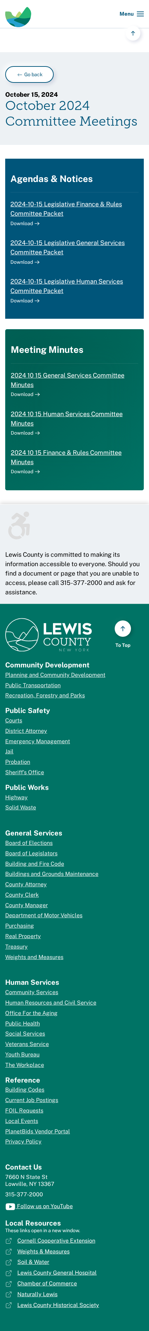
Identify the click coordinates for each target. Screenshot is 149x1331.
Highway (16, 797)
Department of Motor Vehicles (43, 915)
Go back (33, 74)
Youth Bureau (22, 1054)
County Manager (26, 905)
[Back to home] (18, 14)
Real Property (23, 936)
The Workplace (24, 1065)
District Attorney (26, 731)
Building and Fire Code (34, 864)
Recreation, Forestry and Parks (45, 695)
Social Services (25, 1033)
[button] (132, 14)
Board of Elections (29, 843)
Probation (17, 762)
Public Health (22, 1023)
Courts (13, 720)
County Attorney (26, 884)
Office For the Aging (31, 1013)
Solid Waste (20, 807)
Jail (9, 751)
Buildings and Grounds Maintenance (51, 874)
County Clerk (22, 895)
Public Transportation (33, 685)
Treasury (16, 946)
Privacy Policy (23, 1141)
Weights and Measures (34, 957)
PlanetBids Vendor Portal (37, 1131)
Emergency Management (37, 741)
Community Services (31, 992)
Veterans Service (27, 1044)
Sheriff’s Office (24, 772)
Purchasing (19, 925)
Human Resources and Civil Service (50, 1002)
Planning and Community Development (55, 675)
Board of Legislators (31, 853)
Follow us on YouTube (44, 1206)
